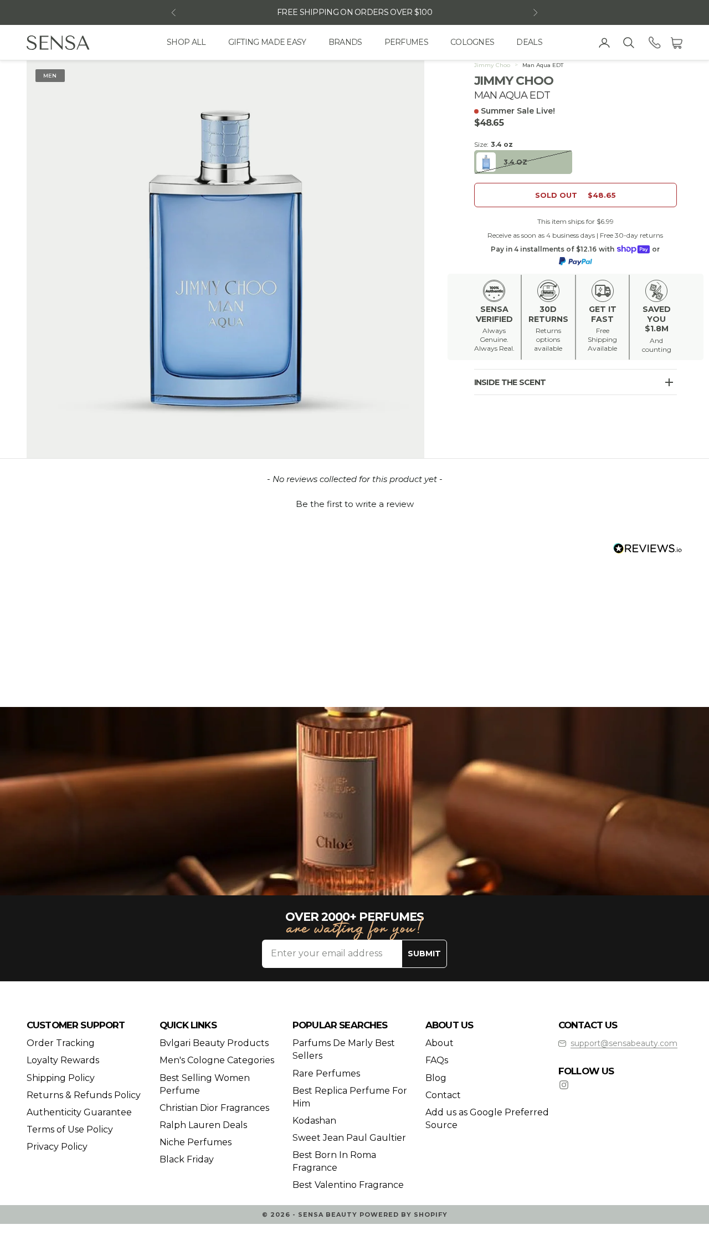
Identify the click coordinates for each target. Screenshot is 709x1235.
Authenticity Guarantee (79, 1112)
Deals (529, 42)
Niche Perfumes (196, 1142)
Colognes (472, 42)
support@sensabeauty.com (624, 1043)
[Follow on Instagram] (563, 1084)
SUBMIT (424, 954)
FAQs (436, 1060)
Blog (435, 1078)
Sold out (575, 195)
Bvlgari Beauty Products (214, 1043)
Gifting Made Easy (267, 42)
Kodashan (314, 1120)
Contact (443, 1095)
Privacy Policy (57, 1146)
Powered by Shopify (403, 1214)
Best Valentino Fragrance (348, 1185)
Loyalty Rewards (63, 1060)
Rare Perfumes (326, 1073)
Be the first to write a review (355, 504)
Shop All (186, 42)
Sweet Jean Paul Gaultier (349, 1137)
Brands (345, 42)
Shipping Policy (61, 1078)
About (439, 1043)
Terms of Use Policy (70, 1129)
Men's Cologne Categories (217, 1060)
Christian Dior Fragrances (214, 1108)
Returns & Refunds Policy (84, 1095)
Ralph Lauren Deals (203, 1125)
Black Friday (187, 1159)
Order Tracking (61, 1043)
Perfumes (406, 42)
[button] (354, 502)
